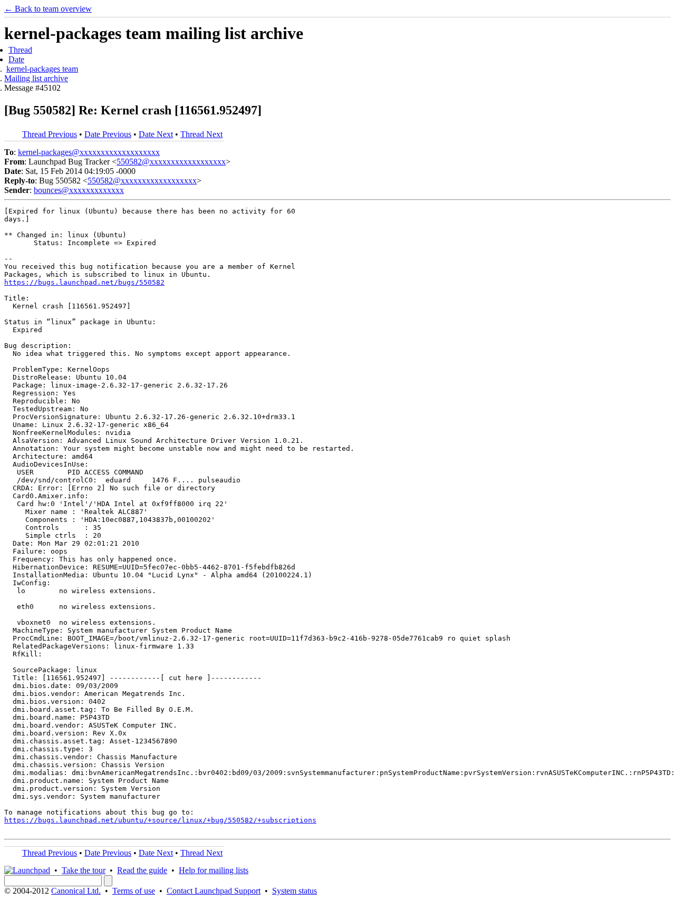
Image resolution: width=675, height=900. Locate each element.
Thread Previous (49, 134)
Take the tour (83, 870)
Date (16, 59)
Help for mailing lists (213, 870)
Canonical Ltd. (76, 890)
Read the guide (142, 870)
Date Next (156, 134)
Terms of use (133, 890)
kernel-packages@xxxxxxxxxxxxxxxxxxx (89, 152)
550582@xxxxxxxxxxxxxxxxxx (171, 161)
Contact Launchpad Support (214, 890)
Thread (20, 49)
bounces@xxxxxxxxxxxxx (79, 190)
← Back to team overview (48, 8)
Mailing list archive (36, 78)
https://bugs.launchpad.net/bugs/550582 (84, 282)
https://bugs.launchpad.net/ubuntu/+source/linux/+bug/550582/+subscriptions (160, 820)
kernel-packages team (42, 68)
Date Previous (107, 134)
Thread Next (201, 134)
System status (294, 890)
